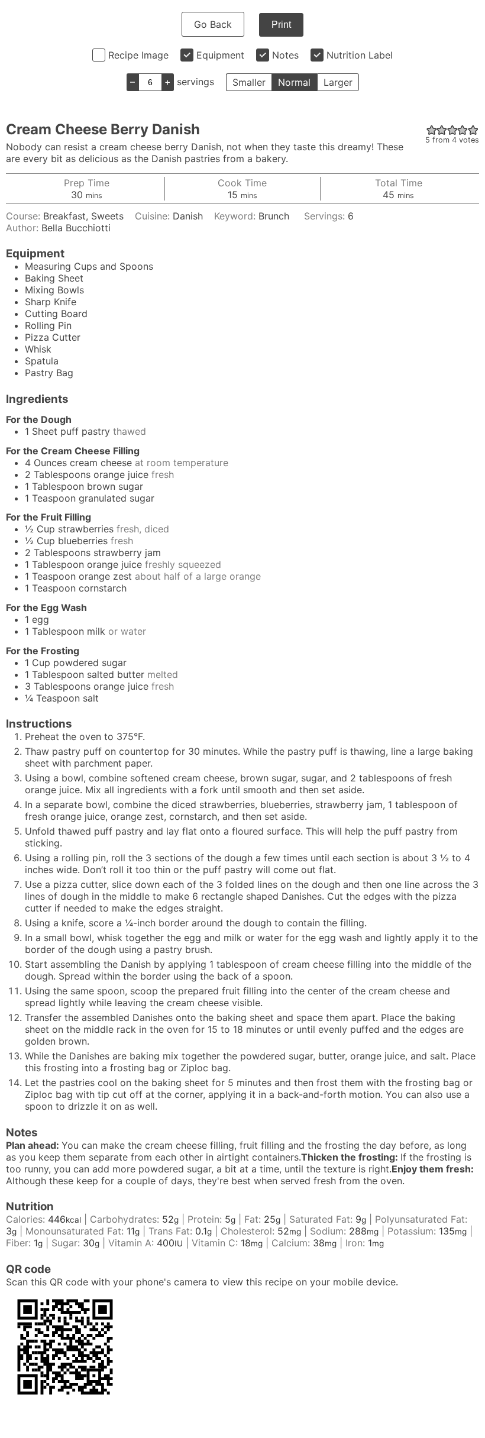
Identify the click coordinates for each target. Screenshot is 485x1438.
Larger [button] (338, 82)
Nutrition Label (359, 55)
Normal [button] (294, 82)
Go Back (213, 24)
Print (281, 25)
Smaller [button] (249, 82)
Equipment (220, 55)
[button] (431, 129)
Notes (285, 55)
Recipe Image (138, 55)
